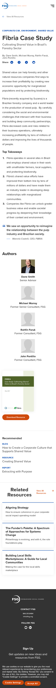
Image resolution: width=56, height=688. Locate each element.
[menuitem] (25, 628)
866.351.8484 (28, 613)
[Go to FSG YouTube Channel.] (25, 627)
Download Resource (16, 417)
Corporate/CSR (11, 30)
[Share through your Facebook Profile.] (19, 62)
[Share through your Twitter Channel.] (26, 62)
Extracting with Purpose (17, 471)
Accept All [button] (32, 683)
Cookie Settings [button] (13, 682)
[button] (52, 5)
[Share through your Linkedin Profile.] (11, 62)
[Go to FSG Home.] (14, 6)
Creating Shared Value (16, 461)
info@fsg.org (28, 616)
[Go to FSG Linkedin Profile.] (30, 627)
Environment (28, 30)
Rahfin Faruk (41, 55)
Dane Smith (12, 55)
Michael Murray (26, 55)
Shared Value (46, 30)
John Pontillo (9, 58)
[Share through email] (33, 62)
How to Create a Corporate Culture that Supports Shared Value (27, 449)
